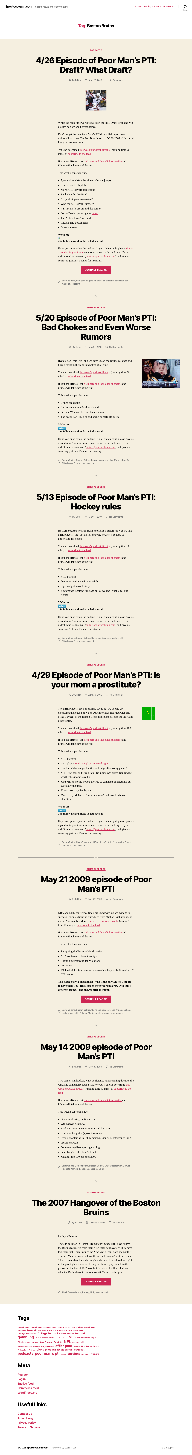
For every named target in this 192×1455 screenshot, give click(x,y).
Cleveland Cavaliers (100, 638)
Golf (37, 1338)
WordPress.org (27, 1392)
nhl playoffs (108, 280)
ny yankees (47, 1346)
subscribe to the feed (79, 154)
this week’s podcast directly (95, 150)
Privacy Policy (27, 1422)
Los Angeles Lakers (121, 1010)
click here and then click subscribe (103, 161)
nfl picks (75, 1342)
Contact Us (25, 1413)
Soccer (63, 1354)
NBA (95, 842)
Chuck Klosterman (113, 1165)
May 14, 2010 (95, 516)
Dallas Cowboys (66, 1333)
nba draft (28, 1342)
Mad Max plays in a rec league (91, 763)
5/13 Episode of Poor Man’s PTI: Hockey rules (96, 502)
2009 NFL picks (49, 1327)
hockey (115, 638)
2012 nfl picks (89, 1327)
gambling (26, 1337)
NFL (67, 1341)
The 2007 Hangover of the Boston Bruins (96, 1207)
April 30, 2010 (95, 694)
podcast (105, 1013)
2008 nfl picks (36, 1327)
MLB (72, 1337)
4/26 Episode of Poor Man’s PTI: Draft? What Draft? (96, 65)
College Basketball (27, 1333)
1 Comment (118, 1222)
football (80, 1333)
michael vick (68, 1013)
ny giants (36, 1346)
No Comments (116, 80)
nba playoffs (111, 460)
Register (23, 1374)
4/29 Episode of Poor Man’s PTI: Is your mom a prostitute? (96, 679)
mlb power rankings (86, 1338)
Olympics (76, 1346)
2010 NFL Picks (64, 1327)
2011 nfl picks (77, 1327)
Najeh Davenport (84, 842)
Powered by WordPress (63, 1447)
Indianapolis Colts (47, 1338)
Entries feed (26, 1383)
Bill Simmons (68, 1165)
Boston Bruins (68, 280)
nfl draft (97, 280)
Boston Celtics (83, 460)
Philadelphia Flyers (71, 463)
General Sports (96, 307)
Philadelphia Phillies (26, 1350)
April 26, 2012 (95, 80)
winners (95, 1354)
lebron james (97, 460)
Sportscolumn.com (18, 6)
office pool (63, 1346)
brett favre (78, 1330)
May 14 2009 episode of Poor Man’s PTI (96, 1051)
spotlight (75, 283)
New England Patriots (50, 1342)
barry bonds (22, 1330)
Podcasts (96, 50)
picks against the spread (58, 1349)
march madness (61, 1338)
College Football (48, 1333)
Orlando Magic (87, 1013)
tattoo (95, 213)
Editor (78, 80)
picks (40, 1349)
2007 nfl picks (23, 1327)
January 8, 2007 (97, 1222)
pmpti (98, 1013)
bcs (39, 1330)
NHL (122, 638)
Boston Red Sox (64, 1330)
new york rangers (84, 280)
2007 (64, 1292)
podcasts (119, 280)
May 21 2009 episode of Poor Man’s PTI (96, 884)
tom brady (85, 1354)
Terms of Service (29, 1427)
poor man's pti (87, 463)
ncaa (35, 1342)
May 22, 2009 (95, 899)
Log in (21, 1379)
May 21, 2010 (95, 347)
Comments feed (28, 1388)
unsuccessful (101, 1292)
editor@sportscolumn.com (100, 256)
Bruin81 (78, 1222)
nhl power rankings (25, 1346)
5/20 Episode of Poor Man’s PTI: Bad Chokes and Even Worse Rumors (96, 327)
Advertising (25, 1418)
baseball (32, 1330)
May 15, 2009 (95, 1066)
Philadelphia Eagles (90, 1346)
